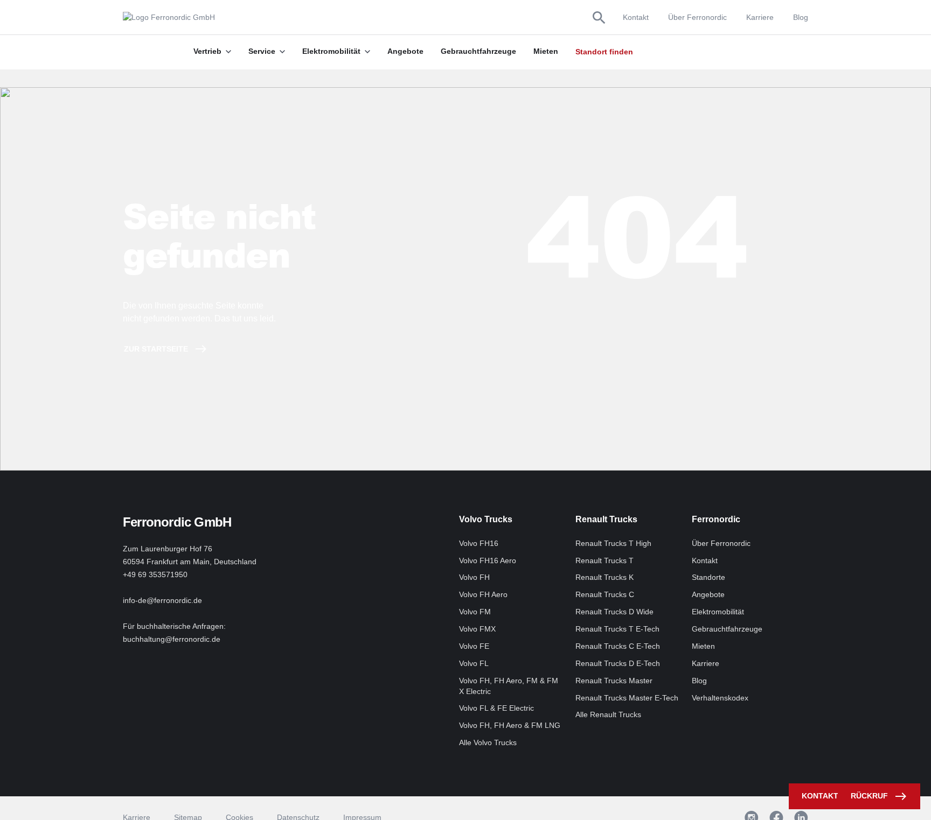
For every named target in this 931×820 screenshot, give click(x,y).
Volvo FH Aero (483, 594)
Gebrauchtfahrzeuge (727, 629)
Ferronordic (716, 519)
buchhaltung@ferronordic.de (171, 639)
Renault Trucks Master (613, 680)
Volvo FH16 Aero (487, 560)
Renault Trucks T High (613, 543)
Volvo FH (474, 577)
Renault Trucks (606, 519)
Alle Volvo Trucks (488, 742)
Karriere (760, 17)
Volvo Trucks (485, 519)
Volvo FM (475, 611)
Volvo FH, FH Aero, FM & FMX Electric (508, 686)
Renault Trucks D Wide (614, 611)
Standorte (708, 577)
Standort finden (604, 51)
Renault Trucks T (604, 560)
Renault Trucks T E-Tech (617, 629)
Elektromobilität (718, 611)
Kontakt (636, 17)
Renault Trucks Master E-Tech (626, 697)
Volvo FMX (477, 629)
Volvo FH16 (478, 543)
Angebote (708, 594)
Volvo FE (474, 646)
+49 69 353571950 (155, 574)
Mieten (703, 646)
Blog (800, 17)
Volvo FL (474, 663)
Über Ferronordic (697, 17)
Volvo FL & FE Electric (496, 708)
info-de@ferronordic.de (162, 600)
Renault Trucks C (604, 594)
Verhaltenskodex (720, 697)
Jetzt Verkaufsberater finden (690, 51)
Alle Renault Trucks (608, 714)
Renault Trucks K (604, 577)
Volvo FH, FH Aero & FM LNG (509, 725)
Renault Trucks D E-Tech (617, 663)
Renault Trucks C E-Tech (617, 646)
